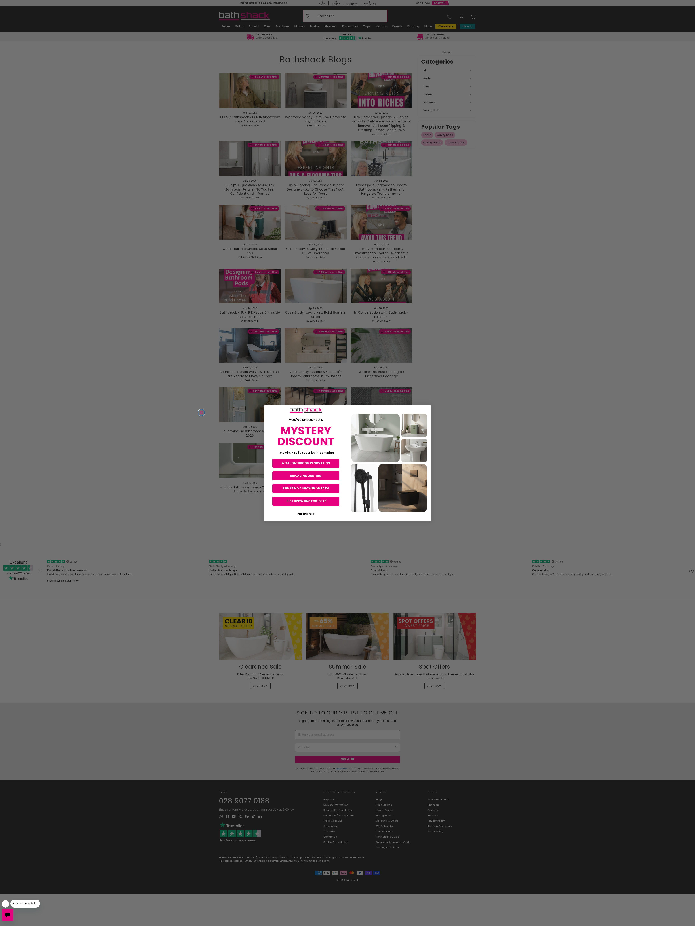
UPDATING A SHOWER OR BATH (306, 488)
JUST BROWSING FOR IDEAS (306, 501)
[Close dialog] (201, 412)
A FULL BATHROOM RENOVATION (306, 463)
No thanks (306, 513)
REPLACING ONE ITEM (306, 476)
